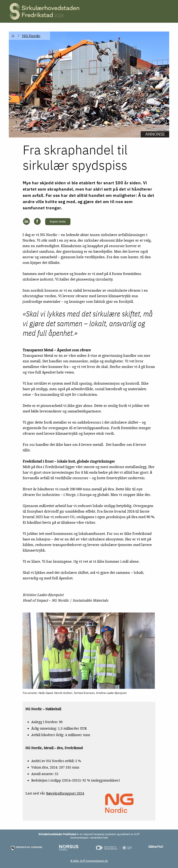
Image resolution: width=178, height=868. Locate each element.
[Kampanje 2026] (13, 36)
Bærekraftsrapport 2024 (65, 793)
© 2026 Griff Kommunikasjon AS (89, 860)
